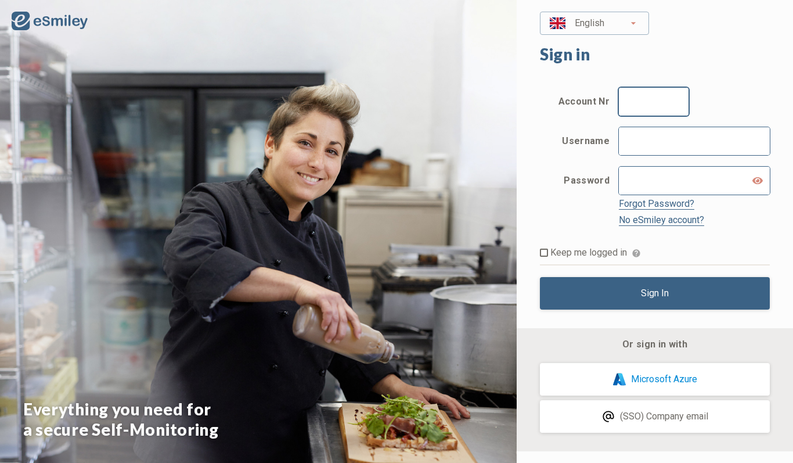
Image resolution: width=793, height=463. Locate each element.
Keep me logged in (588, 252)
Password (587, 180)
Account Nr (584, 101)
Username (586, 140)
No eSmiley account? (661, 219)
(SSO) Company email (664, 416)
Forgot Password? (656, 203)
